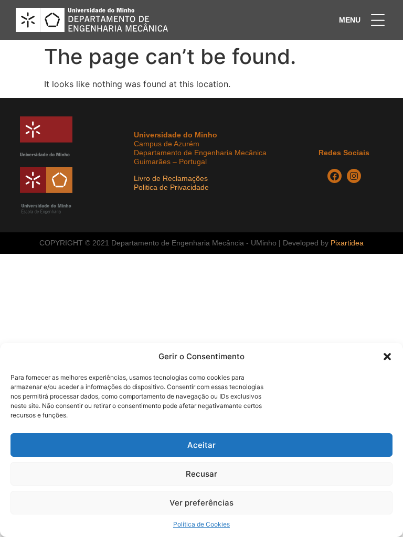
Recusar (201, 474)
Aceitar (201, 445)
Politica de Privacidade (171, 187)
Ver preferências (201, 503)
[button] (387, 356)
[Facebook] (334, 176)
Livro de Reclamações (171, 178)
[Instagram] (354, 176)
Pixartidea (347, 243)
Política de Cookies (201, 524)
